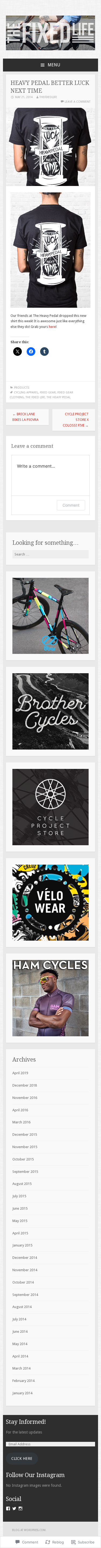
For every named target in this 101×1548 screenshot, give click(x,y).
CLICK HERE (21, 1458)
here (52, 327)
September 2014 (25, 1295)
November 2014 (24, 1270)
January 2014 (22, 1393)
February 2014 (23, 1381)
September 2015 (25, 1172)
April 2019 (20, 1073)
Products (21, 387)
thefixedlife (48, 97)
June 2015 (19, 1208)
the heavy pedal (59, 397)
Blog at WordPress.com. (29, 1530)
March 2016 (21, 1122)
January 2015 (22, 1245)
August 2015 (22, 1184)
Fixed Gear (48, 392)
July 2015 (19, 1196)
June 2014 (19, 1332)
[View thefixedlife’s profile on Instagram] (20, 1508)
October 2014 (23, 1282)
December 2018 (24, 1085)
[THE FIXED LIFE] (50, 49)
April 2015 (20, 1233)
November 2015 (24, 1147)
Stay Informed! (26, 1421)
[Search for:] (50, 554)
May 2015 (19, 1221)
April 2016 (20, 1110)
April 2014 (20, 1356)
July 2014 (19, 1319)
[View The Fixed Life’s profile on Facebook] (8, 1508)
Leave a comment (77, 101)
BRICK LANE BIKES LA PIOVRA (25, 417)
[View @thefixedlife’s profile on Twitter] (14, 1508)
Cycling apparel (26, 392)
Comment (70, 505)
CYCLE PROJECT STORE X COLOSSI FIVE (76, 419)
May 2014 (19, 1344)
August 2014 (22, 1307)
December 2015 (24, 1135)
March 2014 (21, 1368)
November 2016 (24, 1098)
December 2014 (24, 1258)
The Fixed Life (35, 397)
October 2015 (23, 1159)
